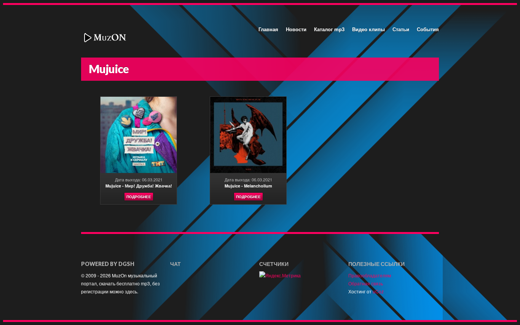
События (428, 29)
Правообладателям (369, 275)
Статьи (400, 29)
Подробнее (138, 196)
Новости (296, 29)
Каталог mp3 (329, 29)
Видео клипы (368, 29)
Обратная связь (365, 283)
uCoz (378, 291)
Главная (268, 29)
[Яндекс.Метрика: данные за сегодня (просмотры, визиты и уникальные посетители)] (280, 275)
